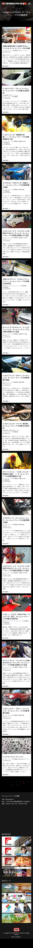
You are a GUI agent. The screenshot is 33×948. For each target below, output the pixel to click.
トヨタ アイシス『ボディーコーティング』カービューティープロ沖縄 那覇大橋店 (16, 377)
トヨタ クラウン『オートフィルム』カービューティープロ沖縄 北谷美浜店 (16, 90)
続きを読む (5, 66)
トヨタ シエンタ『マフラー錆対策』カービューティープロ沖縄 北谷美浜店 (16, 425)
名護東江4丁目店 (23, 237)
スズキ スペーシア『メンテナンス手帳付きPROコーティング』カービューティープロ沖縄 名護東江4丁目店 (16, 233)
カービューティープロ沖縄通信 (10, 50)
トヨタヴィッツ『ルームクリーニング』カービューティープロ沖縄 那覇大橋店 (16, 520)
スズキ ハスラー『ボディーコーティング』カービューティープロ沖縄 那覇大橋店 (16, 710)
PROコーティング (7, 239)
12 (16, 784)
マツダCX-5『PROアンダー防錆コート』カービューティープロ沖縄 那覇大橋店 (16, 185)
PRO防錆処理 (6, 143)
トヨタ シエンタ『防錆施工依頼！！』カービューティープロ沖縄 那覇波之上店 (16, 136)
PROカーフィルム (23, 50)
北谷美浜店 (5, 95)
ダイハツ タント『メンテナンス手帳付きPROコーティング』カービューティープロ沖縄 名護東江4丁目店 (16, 662)
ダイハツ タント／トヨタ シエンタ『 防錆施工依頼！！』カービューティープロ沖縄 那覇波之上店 (16, 474)
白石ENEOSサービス (14, 430)
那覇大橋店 (21, 189)
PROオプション (7, 285)
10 (27, 782)
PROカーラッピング (8, 621)
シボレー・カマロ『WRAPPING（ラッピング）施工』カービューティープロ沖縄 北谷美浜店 (16, 616)
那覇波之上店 (22, 141)
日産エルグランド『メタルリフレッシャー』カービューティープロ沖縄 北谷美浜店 (16, 281)
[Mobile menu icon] (29, 3)
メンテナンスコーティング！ (13, 757)
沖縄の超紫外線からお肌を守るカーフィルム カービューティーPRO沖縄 (16, 47)
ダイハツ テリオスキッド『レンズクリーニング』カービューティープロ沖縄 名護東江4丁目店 (16, 329)
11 (12, 784)
